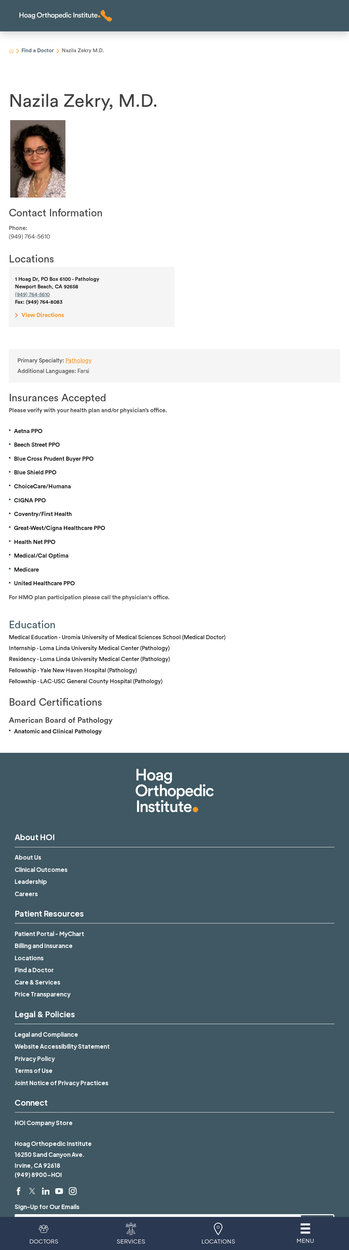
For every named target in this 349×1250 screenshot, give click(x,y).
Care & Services (37, 982)
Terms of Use (33, 1070)
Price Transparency (43, 994)
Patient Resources (49, 913)
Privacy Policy (35, 1058)
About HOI (35, 837)
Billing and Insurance (44, 945)
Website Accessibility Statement (62, 1046)
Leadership (31, 881)
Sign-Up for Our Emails (47, 1206)
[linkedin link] (46, 1191)
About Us (28, 857)
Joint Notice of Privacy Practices (61, 1083)
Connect (31, 1102)
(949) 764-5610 (29, 236)
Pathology (78, 360)
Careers (26, 893)
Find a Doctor (37, 50)
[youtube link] (59, 1191)
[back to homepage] (11, 51)
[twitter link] (32, 1191)
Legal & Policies (45, 1014)
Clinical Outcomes (41, 869)
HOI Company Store (44, 1122)
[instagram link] (73, 1191)
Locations (29, 958)
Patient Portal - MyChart (49, 933)
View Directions (42, 315)
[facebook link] (18, 1191)
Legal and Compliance (46, 1034)
